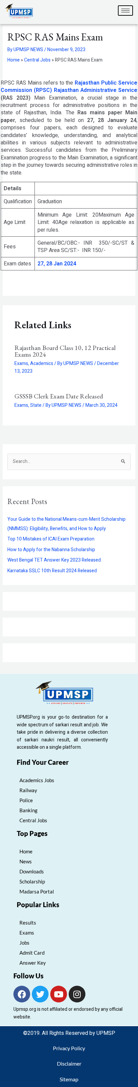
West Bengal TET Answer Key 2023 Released (54, 560)
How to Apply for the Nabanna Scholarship (51, 549)
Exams (21, 363)
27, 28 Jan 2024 (57, 264)
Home (13, 60)
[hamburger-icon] (125, 10)
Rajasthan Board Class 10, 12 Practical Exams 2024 (65, 351)
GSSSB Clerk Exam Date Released (58, 396)
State (36, 405)
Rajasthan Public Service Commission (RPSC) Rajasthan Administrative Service (69, 86)
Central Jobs (37, 60)
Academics (41, 363)
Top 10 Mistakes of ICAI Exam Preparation (50, 538)
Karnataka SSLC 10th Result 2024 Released (52, 570)
